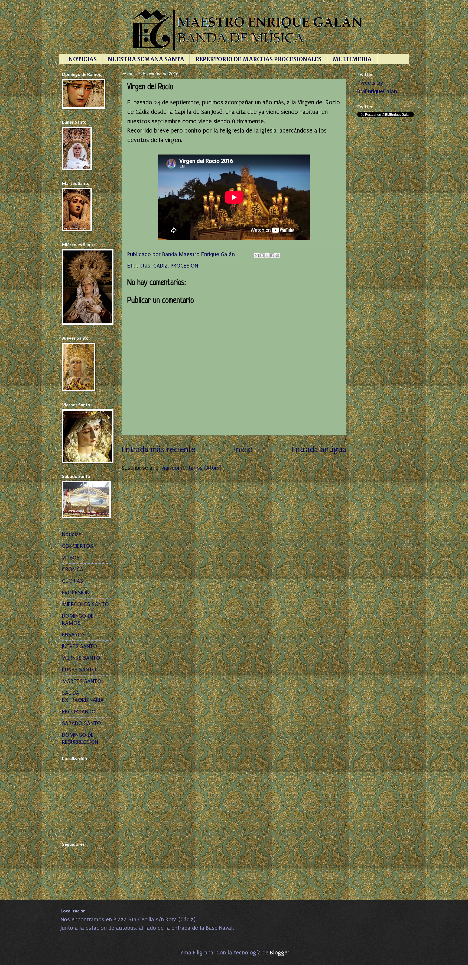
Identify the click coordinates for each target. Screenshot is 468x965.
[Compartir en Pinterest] (277, 255)
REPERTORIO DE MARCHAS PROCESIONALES (258, 59)
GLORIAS (72, 581)
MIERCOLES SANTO (85, 604)
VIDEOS (71, 557)
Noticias (72, 534)
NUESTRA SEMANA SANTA (146, 59)
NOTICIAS (83, 59)
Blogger (279, 952)
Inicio (243, 449)
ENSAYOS (73, 634)
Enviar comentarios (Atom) (188, 468)
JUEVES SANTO (79, 646)
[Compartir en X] (267, 255)
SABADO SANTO (81, 723)
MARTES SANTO (81, 681)
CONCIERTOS (77, 546)
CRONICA (72, 569)
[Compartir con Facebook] (272, 255)
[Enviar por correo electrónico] (256, 255)
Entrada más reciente (158, 449)
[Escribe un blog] (262, 255)
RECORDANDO (79, 711)
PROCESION (184, 265)
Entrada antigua (318, 449)
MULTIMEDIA (352, 59)
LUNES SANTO (79, 669)
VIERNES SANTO (81, 658)
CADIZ (160, 265)
